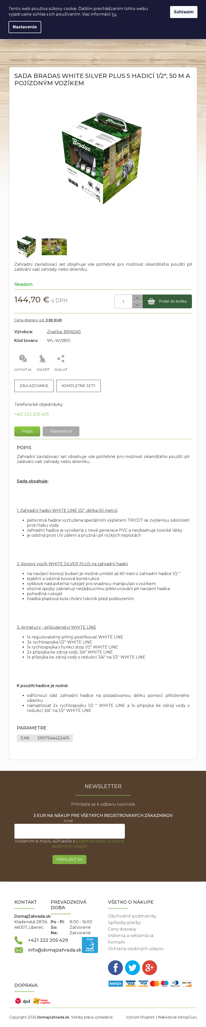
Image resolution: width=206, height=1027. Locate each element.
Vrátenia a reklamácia (130, 935)
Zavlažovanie (34, 386)
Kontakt (116, 942)
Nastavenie (25, 27)
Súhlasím (184, 12)
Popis (27, 431)
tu (114, 14)
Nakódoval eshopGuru (177, 1017)
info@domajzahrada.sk (54, 950)
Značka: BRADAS (64, 331)
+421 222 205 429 (31, 414)
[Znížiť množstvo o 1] (137, 305)
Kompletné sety (78, 386)
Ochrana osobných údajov (135, 948)
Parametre (61, 431)
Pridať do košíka (173, 301)
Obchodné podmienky (132, 916)
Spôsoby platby (124, 922)
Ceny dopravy (122, 929)
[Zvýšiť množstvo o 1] (137, 298)
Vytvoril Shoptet (140, 1017)
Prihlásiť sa (69, 859)
